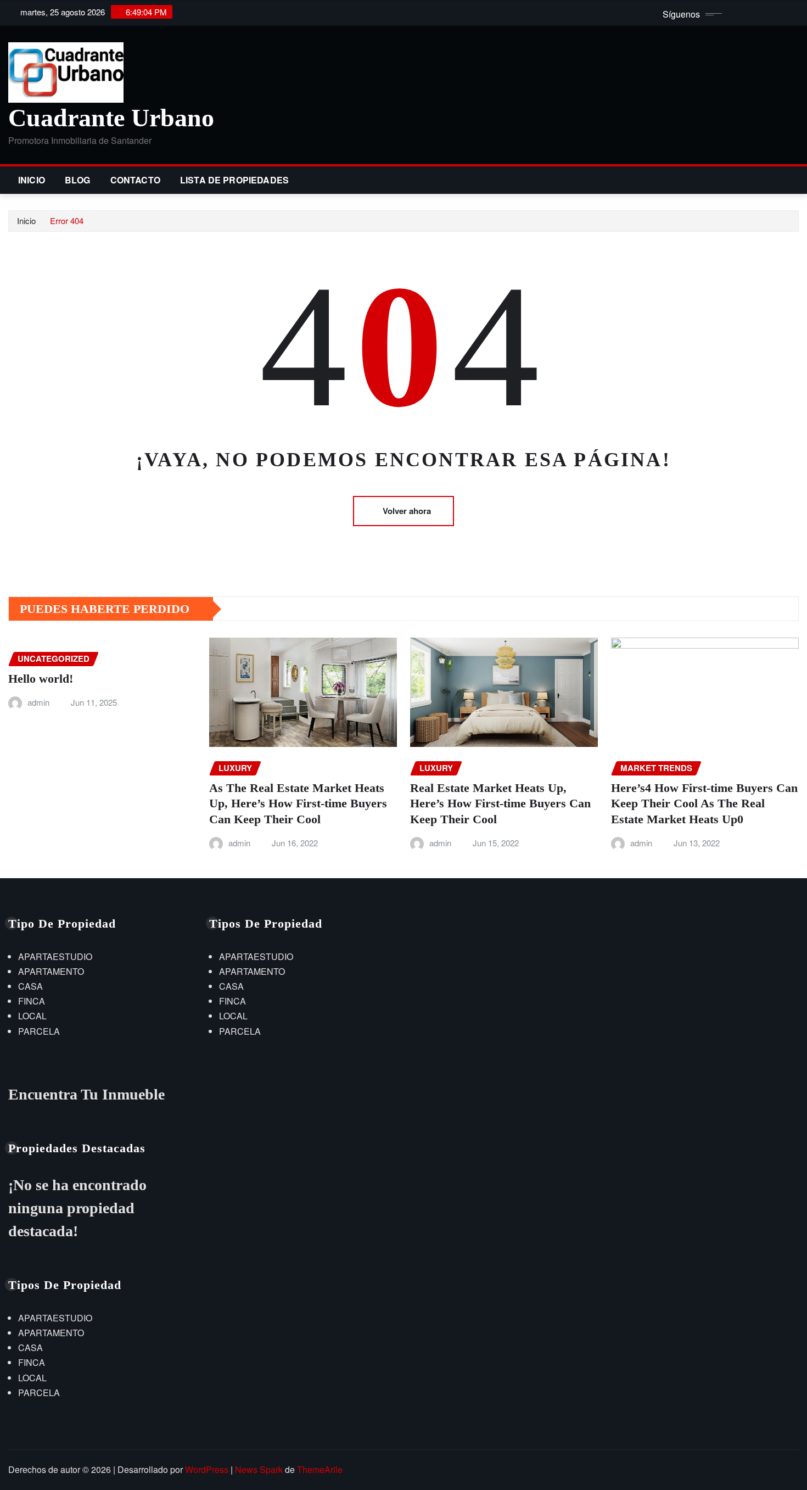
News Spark (259, 1469)
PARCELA (39, 1031)
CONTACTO (135, 180)
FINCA (31, 1001)
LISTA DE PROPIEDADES (234, 180)
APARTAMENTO (51, 971)
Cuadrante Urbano (111, 118)
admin (38, 702)
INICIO (31, 180)
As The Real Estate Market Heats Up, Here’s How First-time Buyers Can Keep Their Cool (298, 803)
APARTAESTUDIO (55, 956)
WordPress (206, 1469)
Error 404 (66, 220)
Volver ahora (407, 511)
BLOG (78, 180)
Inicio (26, 220)
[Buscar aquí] (795, 180)
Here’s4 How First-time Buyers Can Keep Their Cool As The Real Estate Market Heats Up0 (704, 803)
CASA (30, 986)
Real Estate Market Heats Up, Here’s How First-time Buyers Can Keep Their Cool (500, 803)
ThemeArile (320, 1469)
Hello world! (40, 678)
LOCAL (32, 1015)
